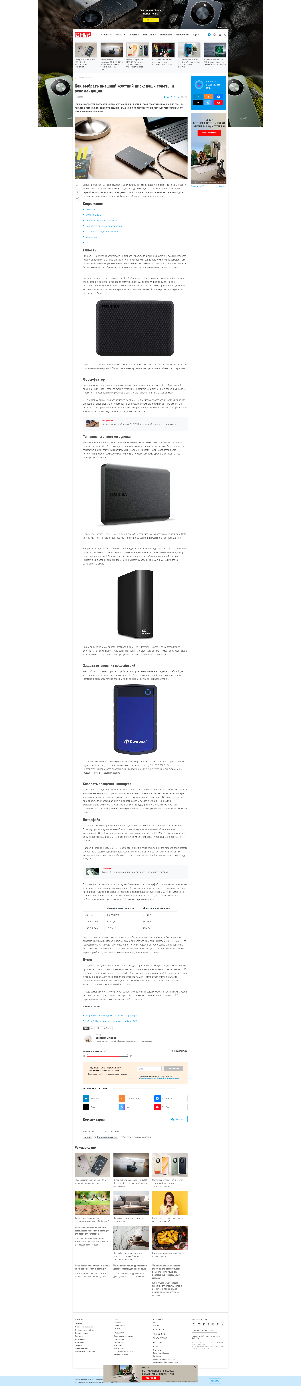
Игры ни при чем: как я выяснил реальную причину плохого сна (163, 62)
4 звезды (174, 97)
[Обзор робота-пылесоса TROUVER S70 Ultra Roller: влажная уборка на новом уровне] (131, 1165)
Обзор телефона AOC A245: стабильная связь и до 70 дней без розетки (189, 63)
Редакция (157, 1356)
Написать (179, 1119)
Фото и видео (80, 1339)
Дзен (93, 1107)
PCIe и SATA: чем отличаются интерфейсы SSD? (111, 1021)
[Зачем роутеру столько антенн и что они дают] (131, 1203)
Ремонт (117, 1329)
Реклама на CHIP (197, 186)
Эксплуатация (107, 421)
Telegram (95, 1098)
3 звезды (171, 97)
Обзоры (105, 34)
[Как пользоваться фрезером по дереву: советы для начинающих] (131, 1267)
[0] (130, 1055)
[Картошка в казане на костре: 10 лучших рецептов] (170, 1238)
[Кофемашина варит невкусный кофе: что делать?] (170, 1203)
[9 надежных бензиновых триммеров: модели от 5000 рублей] (92, 1203)
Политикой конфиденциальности (168, 1078)
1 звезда (164, 97)
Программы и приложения (85, 1351)
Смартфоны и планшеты (84, 1327)
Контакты (222, 186)
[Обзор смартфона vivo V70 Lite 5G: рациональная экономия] (92, 1165)
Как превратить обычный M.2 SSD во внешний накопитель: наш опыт (139, 424)
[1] (84, 1055)
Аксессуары (79, 1342)
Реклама (157, 1342)
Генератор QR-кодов (161, 1353)
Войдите (87, 1137)
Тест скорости (160, 1338)
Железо (156, 1326)
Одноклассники (133, 1098)
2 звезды (168, 97)
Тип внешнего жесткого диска (102, 220)
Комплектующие (81, 1333)
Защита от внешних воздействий (104, 226)
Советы (133, 34)
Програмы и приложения (123, 1351)
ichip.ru (156, 1347)
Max (128, 1107)
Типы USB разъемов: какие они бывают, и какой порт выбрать (135, 872)
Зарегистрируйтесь (107, 1137)
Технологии (182, 34)
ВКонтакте (167, 1098)
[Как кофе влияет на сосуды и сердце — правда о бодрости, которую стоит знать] (131, 1238)
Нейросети (166, 34)
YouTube (166, 1107)
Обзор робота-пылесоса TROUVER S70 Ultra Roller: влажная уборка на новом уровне (112, 64)
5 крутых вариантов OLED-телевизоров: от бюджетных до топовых (215, 62)
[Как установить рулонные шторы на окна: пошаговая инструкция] (92, 1267)
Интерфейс (92, 237)
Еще (195, 34)
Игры (155, 1323)
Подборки (148, 34)
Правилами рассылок (147, 1078)
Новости (120, 34)
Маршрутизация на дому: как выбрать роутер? (111, 1015)
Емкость (90, 209)
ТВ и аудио (79, 1345)
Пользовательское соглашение (165, 1359)
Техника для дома (81, 1348)
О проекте (157, 1350)
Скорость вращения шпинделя (102, 231)
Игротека (158, 1319)
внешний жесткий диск (101, 1028)
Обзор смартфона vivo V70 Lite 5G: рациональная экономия (85, 63)
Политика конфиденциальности (165, 1362)
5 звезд (177, 97)
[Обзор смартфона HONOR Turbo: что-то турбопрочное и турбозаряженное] (170, 1165)
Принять (215, 1381)
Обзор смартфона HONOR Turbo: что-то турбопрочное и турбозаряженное (136, 63)
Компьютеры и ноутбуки (84, 1330)
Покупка (117, 1323)
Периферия (79, 1336)
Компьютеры (119, 1339)
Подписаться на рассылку (204, 1330)
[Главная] (75, 78)
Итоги (89, 242)
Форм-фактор (93, 215)
